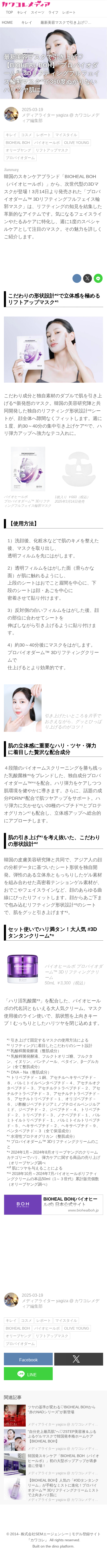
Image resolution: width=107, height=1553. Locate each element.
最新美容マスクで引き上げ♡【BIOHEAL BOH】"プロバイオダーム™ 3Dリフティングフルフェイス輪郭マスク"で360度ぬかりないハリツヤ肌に (52, 73)
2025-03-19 (32, 109)
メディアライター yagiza (45, 115)
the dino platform (59, 1546)
